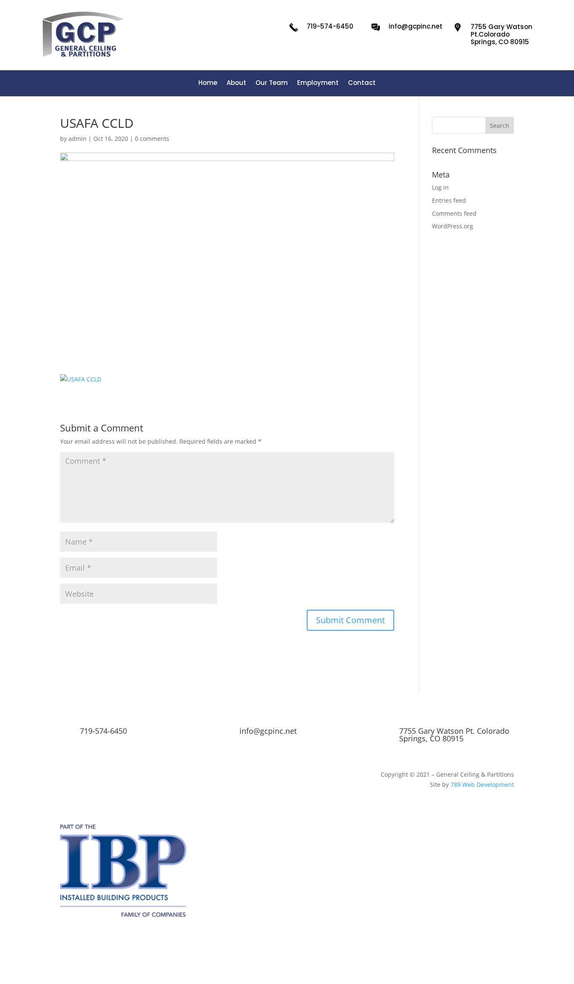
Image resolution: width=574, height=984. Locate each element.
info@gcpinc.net (415, 26)
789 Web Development (482, 784)
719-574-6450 (330, 26)
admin (77, 139)
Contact (362, 83)
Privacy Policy (249, 944)
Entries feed (449, 200)
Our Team (271, 83)
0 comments (152, 139)
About (236, 83)
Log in (440, 187)
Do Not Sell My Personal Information (413, 944)
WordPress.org (452, 226)
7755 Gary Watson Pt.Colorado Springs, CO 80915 (501, 34)
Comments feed (454, 213)
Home (207, 83)
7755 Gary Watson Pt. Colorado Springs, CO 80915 (454, 734)
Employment (318, 83)
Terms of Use (123, 944)
